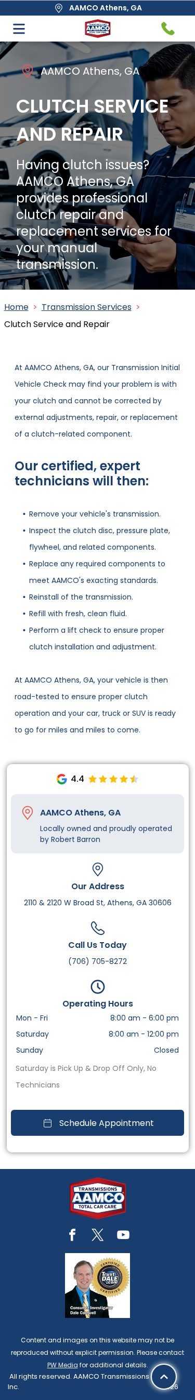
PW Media (62, 1365)
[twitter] (97, 1236)
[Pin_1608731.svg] (27, 813)
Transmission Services (87, 307)
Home (16, 307)
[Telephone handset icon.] (168, 28)
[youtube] (123, 1236)
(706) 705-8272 (97, 961)
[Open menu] (18, 28)
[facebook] (72, 1236)
